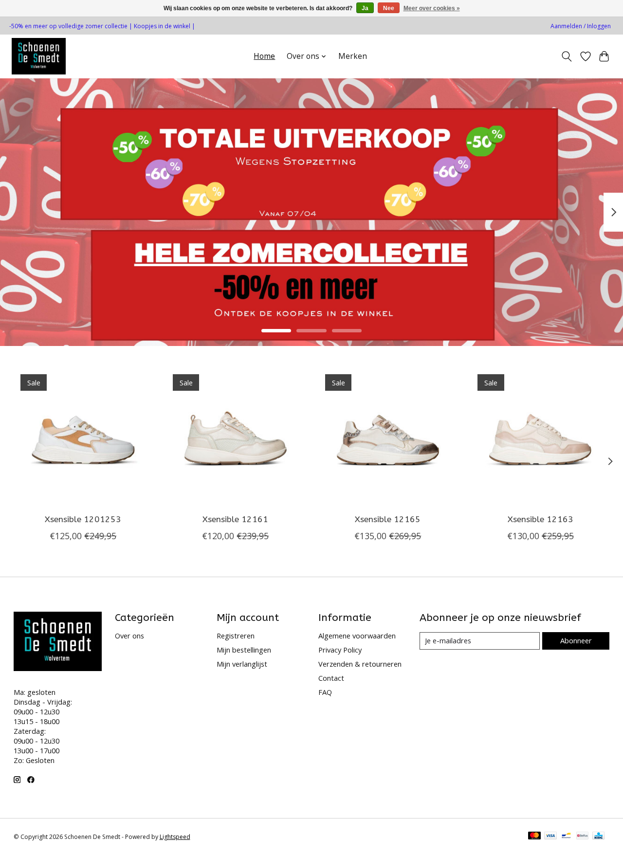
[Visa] (550, 836)
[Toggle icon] (566, 56)
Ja (365, 8)
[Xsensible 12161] (235, 437)
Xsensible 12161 (235, 519)
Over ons (129, 635)
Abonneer (576, 640)
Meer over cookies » (431, 8)
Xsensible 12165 (388, 519)
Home (264, 56)
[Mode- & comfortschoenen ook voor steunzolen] (39, 56)
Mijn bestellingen (244, 650)
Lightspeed (175, 837)
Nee (388, 8)
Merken (352, 56)
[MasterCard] (534, 836)
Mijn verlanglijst (242, 664)
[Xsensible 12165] (388, 437)
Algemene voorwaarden (357, 635)
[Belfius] (582, 836)
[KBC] (598, 836)
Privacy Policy (340, 650)
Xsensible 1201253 (83, 519)
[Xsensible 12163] (540, 437)
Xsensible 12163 (540, 519)
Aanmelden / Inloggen (580, 26)
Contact (331, 678)
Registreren (236, 635)
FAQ (325, 692)
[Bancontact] (566, 836)
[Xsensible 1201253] (83, 437)
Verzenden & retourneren (360, 664)
